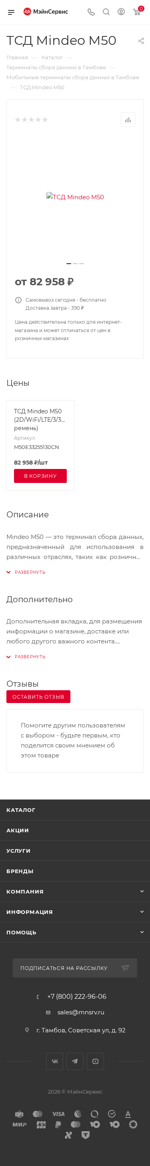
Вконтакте (54, 1061)
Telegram (75, 1061)
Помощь (21, 932)
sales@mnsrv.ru (81, 1012)
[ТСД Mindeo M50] (75, 197)
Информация (29, 912)
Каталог (21, 810)
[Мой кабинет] (121, 12)
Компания (25, 891)
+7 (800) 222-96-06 (76, 997)
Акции (17, 830)
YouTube (95, 1061)
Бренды (20, 871)
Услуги (18, 850)
